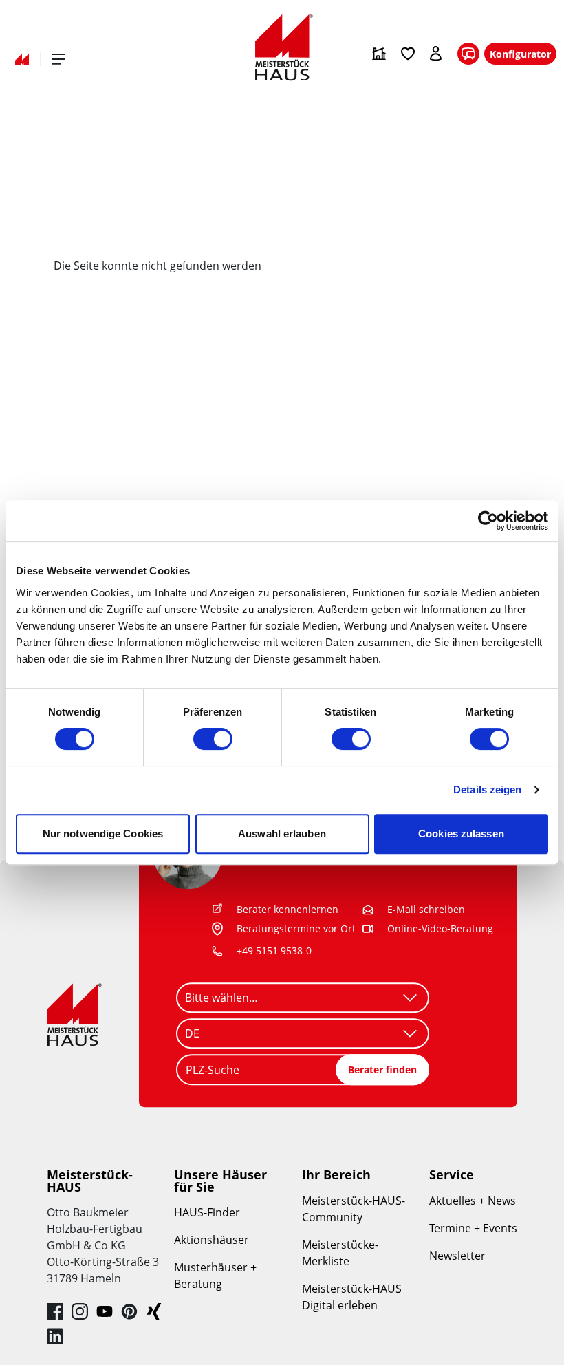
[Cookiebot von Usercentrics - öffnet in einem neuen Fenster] (488, 520)
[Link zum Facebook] (55, 1311)
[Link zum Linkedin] (55, 1336)
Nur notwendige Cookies (103, 833)
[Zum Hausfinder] (379, 53)
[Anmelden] (437, 53)
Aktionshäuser (211, 1239)
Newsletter (457, 1255)
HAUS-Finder (207, 1212)
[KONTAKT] (468, 54)
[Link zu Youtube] (104, 1311)
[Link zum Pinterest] (129, 1311)
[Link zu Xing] (154, 1311)
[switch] (212, 739)
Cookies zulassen (461, 833)
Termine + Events (473, 1228)
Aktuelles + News (472, 1200)
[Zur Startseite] (22, 59)
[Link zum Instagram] (80, 1311)
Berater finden (382, 1069)
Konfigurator (520, 54)
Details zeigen (487, 789)
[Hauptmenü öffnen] (58, 59)
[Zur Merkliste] (408, 53)
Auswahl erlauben (282, 833)
